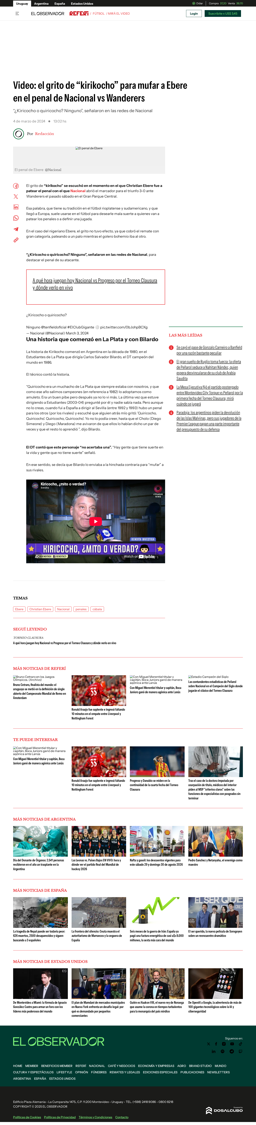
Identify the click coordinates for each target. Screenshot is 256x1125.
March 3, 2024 (77, 333)
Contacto (121, 1117)
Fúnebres (99, 1072)
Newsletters (218, 1072)
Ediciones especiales (160, 1072)
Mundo (220, 1066)
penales (81, 609)
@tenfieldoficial (54, 327)
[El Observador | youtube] (232, 1044)
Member (31, 1066)
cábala (97, 609)
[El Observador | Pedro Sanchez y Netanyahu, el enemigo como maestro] (215, 855)
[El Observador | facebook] (216, 1044)
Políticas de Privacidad (60, 1117)
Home (17, 1066)
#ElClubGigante (80, 327)
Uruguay (22, 3)
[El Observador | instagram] (224, 1044)
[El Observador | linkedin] (213, 1051)
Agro (181, 1066)
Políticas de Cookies (27, 1117)
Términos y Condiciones (95, 1117)
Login (194, 13)
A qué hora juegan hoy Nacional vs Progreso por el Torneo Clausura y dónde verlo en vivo (64, 643)
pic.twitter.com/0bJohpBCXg (124, 327)
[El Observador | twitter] (208, 1044)
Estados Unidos (82, 3)
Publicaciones (192, 1072)
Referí (81, 1066)
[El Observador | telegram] (231, 1051)
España (60, 3)
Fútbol (99, 13)
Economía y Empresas (156, 1066)
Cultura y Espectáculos (33, 1072)
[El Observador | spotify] (222, 1051)
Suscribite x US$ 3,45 (222, 13)
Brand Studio (200, 1066)
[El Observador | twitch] (240, 1051)
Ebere (19, 609)
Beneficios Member (57, 1066)
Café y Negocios (121, 1066)
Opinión (81, 1072)
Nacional (63, 609)
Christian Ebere (40, 609)
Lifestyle (64, 1072)
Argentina (41, 3)
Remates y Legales (125, 1072)
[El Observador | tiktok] (240, 1044)
